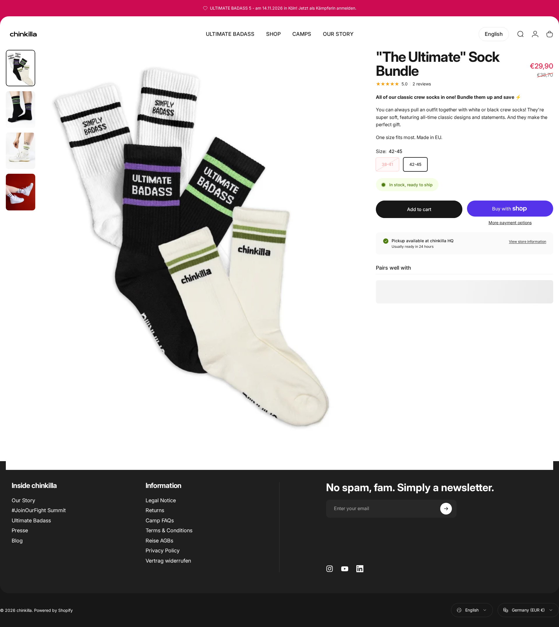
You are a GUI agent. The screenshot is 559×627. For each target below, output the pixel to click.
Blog (17, 541)
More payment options (510, 222)
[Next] (334, 257)
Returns (155, 510)
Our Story (23, 500)
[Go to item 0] (20, 68)
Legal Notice (161, 500)
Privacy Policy (163, 550)
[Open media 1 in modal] (195, 243)
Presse (20, 530)
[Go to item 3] (20, 151)
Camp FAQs (160, 520)
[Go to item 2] (20, 109)
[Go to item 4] (20, 192)
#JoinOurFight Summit (39, 510)
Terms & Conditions (169, 530)
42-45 (415, 164)
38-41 (387, 164)
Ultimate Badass (31, 520)
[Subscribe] (446, 508)
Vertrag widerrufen (168, 561)
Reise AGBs (159, 541)
